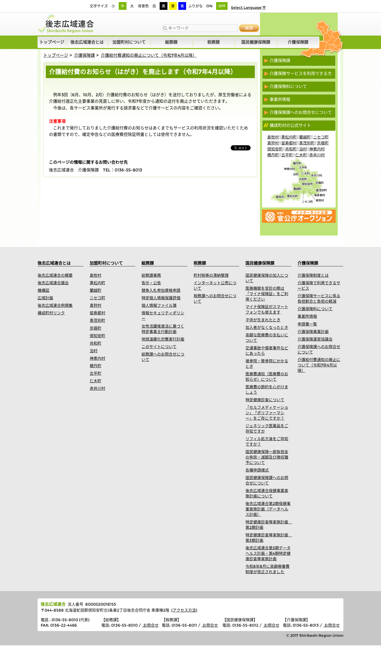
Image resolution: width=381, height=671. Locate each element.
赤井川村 (317, 155)
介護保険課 (84, 55)
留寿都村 (289, 143)
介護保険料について (288, 87)
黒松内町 (289, 137)
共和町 (291, 149)
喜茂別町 (307, 143)
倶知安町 (275, 149)
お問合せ (150, 625)
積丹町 (273, 155)
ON (209, 6)
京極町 (323, 143)
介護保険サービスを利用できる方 (301, 74)
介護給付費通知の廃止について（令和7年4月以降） (149, 55)
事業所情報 (280, 100)
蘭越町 (305, 137)
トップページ (55, 55)
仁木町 (301, 155)
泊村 (303, 149)
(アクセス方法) (184, 610)
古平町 (287, 155)
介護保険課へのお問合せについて (301, 112)
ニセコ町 (321, 137)
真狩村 (273, 143)
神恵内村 (317, 149)
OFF (221, 6)
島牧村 (273, 137)
